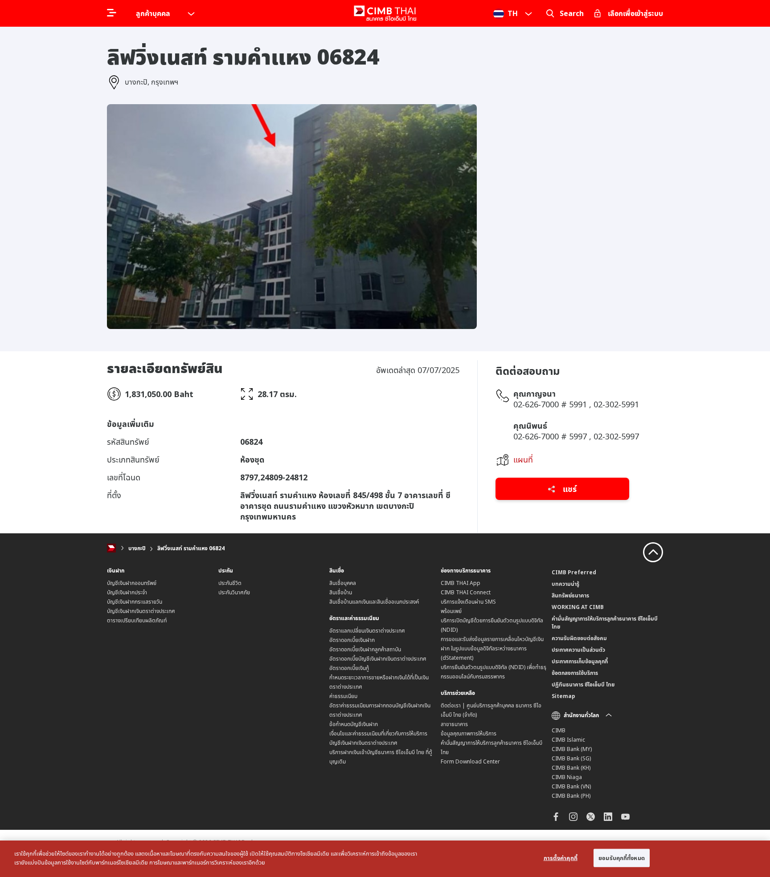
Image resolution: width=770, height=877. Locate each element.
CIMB (558, 730)
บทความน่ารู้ (565, 584)
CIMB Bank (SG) (571, 758)
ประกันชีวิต (230, 583)
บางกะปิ (137, 548)
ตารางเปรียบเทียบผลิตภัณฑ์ (137, 620)
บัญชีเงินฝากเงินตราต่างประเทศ (141, 611)
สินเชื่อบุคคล (342, 583)
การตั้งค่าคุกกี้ (561, 858)
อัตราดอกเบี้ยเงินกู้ (349, 668)
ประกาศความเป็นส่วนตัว (578, 650)
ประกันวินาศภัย (234, 592)
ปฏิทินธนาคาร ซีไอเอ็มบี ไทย (583, 684)
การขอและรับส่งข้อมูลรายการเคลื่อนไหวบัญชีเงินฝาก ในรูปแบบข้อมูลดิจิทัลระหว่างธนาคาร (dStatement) (492, 648)
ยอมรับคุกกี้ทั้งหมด (621, 858)
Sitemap (563, 696)
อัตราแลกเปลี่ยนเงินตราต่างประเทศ (367, 630)
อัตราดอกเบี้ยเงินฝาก (352, 640)
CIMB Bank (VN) (571, 786)
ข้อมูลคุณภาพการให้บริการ (468, 733)
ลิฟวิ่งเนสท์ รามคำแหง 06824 (191, 548)
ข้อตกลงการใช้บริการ (575, 673)
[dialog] (385, 858)
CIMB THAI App (460, 583)
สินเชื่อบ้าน (340, 592)
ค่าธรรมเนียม (343, 696)
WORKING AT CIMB (578, 607)
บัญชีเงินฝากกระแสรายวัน (134, 601)
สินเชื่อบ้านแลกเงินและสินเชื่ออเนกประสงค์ (374, 601)
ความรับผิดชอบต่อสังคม (579, 638)
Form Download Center (470, 761)
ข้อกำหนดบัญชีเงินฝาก (353, 724)
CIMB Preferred (574, 572)
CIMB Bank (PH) (571, 796)
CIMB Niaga (567, 777)
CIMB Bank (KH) (571, 767)
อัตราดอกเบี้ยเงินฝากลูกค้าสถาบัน (365, 649)
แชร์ (569, 488)
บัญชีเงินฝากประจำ (127, 592)
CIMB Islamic (568, 739)
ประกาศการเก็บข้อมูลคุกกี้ (580, 661)
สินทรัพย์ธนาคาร (570, 595)
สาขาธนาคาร (454, 724)
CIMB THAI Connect (466, 592)
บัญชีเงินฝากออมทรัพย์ (131, 583)
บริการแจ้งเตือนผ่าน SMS (468, 601)
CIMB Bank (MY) (572, 749)
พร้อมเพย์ (451, 611)
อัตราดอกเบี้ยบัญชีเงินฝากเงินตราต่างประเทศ (377, 658)
